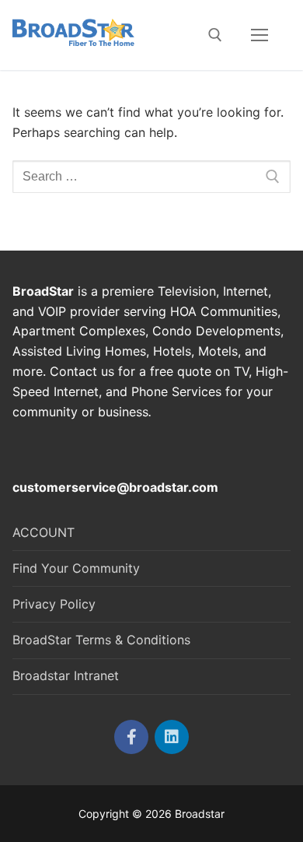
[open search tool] (215, 35)
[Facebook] (131, 737)
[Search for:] (151, 176)
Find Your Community (76, 568)
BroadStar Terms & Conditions (101, 639)
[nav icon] (259, 35)
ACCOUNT (43, 532)
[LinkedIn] (172, 737)
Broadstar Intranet (65, 675)
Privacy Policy (54, 604)
